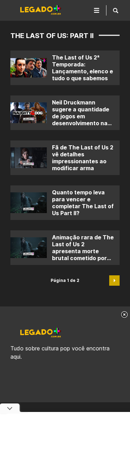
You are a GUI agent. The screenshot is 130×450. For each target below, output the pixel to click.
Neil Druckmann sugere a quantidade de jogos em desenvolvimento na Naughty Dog (80, 116)
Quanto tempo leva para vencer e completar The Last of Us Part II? (83, 203)
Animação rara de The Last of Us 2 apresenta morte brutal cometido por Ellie (83, 251)
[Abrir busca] (116, 10)
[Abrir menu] (97, 10)
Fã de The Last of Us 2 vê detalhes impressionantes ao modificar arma (82, 158)
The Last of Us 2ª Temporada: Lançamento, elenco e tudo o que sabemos (82, 68)
